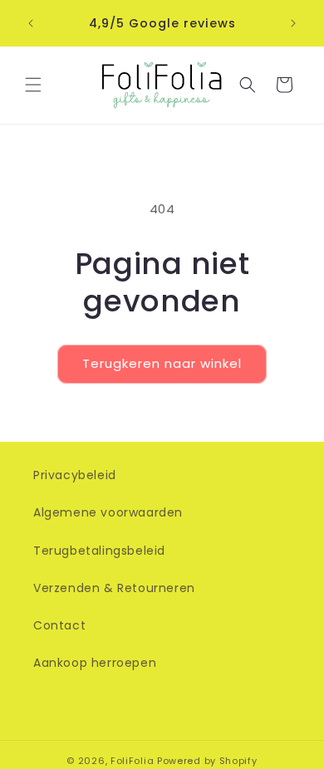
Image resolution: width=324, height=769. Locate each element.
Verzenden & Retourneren (114, 588)
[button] (33, 84)
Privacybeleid (74, 475)
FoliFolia (132, 760)
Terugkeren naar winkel (162, 363)
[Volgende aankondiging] (293, 23)
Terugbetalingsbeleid (99, 550)
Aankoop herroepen (94, 662)
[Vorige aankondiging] (30, 23)
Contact (59, 625)
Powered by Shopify (207, 760)
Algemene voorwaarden (108, 512)
